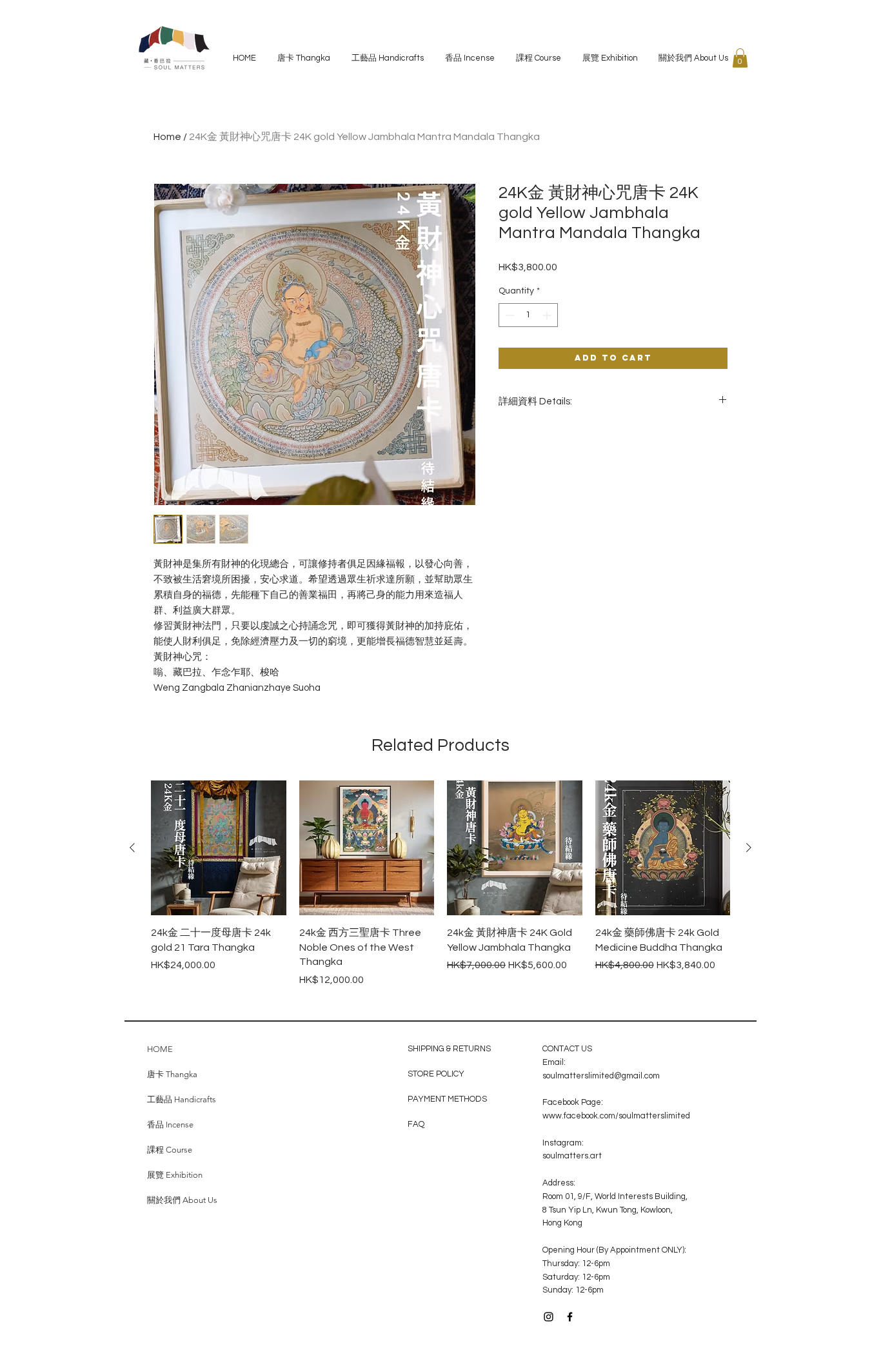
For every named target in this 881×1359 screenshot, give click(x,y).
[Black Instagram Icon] (548, 1317)
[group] (440, 891)
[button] (740, 58)
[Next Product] (749, 847)
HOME (160, 1049)
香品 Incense (170, 1124)
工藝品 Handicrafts (181, 1099)
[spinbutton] (528, 315)
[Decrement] (508, 315)
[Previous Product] (132, 847)
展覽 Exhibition (175, 1175)
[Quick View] (218, 848)
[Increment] (548, 315)
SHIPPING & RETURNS (449, 1048)
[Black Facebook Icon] (570, 1317)
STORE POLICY (437, 1073)
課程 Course (169, 1150)
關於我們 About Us (182, 1200)
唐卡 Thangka (172, 1074)
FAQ (416, 1124)
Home (167, 137)
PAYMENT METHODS (447, 1099)
